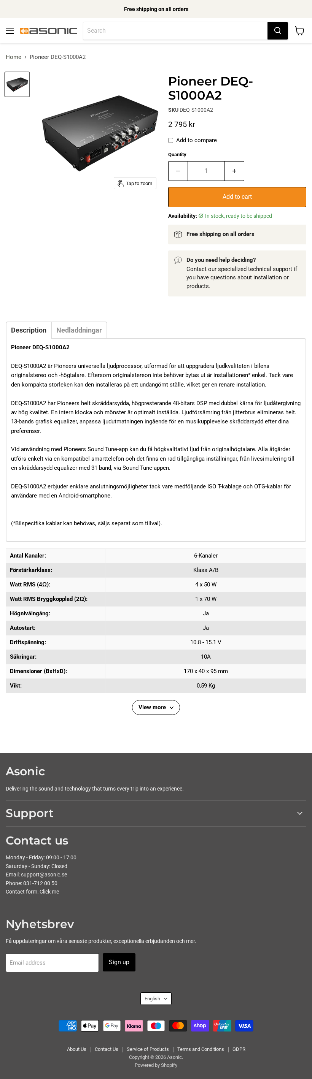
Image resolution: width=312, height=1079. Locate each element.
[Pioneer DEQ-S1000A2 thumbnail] (17, 84)
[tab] (29, 330)
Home (13, 57)
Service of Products (148, 1049)
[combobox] (175, 31)
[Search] (277, 31)
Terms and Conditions (200, 1049)
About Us (76, 1049)
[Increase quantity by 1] (234, 171)
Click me (49, 892)
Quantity (177, 154)
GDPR (238, 1049)
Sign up (119, 962)
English (152, 998)
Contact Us (106, 1049)
